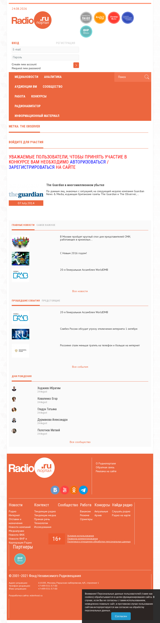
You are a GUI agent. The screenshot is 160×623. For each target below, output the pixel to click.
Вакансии (85, 511)
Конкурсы (38, 96)
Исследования (42, 527)
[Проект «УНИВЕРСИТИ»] (114, 18)
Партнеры (23, 547)
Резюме (84, 515)
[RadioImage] (100, 18)
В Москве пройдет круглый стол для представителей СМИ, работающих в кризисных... (95, 238)
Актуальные (101, 511)
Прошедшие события (26, 300)
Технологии (41, 523)
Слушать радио (121, 511)
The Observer (128, 194)
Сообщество (52, 86)
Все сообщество (80, 442)
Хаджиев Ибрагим (48, 388)
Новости (15, 505)
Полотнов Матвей (48, 430)
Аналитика (53, 77)
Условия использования (80, 535)
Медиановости (26, 77)
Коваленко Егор (47, 398)
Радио (12, 511)
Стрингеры (86, 519)
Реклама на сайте (106, 471)
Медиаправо (16, 531)
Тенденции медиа (45, 515)
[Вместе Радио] (86, 18)
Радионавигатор (28, 106)
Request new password (26, 68)
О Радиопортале (106, 463)
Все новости (80, 291)
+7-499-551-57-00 (47, 585)
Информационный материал (37, 116)
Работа (20, 96)
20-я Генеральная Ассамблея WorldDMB (84, 269)
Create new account (24, 64)
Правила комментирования (82, 538)
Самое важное (45, 225)
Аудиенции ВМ (26, 86)
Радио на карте (121, 515)
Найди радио (122, 505)
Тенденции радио (45, 511)
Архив (98, 515)
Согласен (121, 616)
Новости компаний (20, 527)
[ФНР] (86, 32)
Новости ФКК (17, 534)
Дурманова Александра (52, 420)
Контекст (41, 505)
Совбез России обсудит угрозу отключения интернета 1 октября (98, 328)
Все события (80, 366)
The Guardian (109, 194)
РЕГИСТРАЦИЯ (65, 43)
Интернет (14, 515)
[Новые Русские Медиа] (128, 18)
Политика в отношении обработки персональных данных (99, 541)
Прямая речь (42, 519)
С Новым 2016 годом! (73, 253)
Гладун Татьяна (47, 409)
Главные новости (23, 225)
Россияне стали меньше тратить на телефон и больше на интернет (100, 345)
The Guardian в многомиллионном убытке (75, 185)
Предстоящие (51, 300)
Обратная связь (105, 467)
